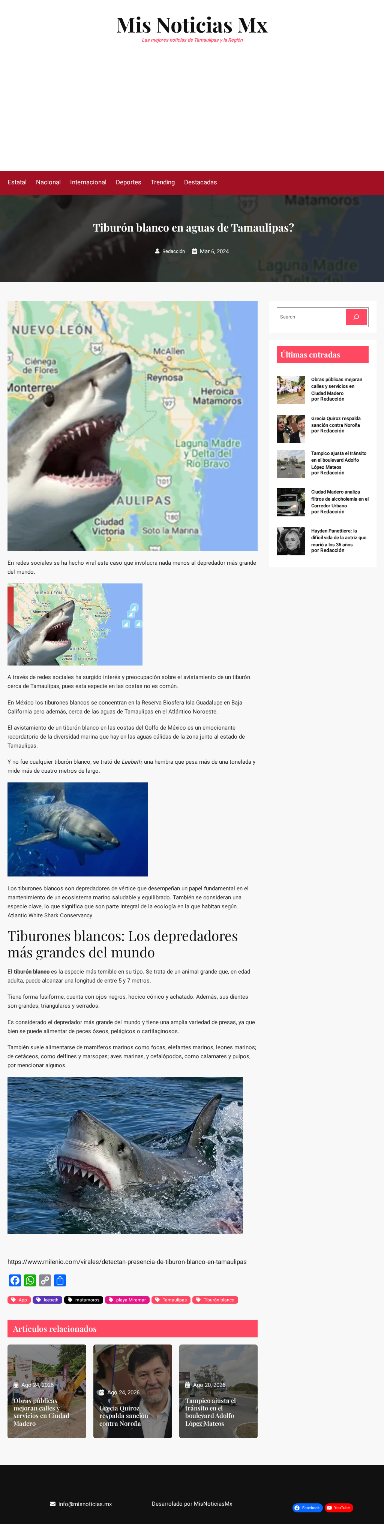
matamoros (87, 1300)
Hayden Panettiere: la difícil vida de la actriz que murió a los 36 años (338, 537)
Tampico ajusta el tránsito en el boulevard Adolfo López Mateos (210, 1412)
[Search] (356, 317)
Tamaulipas (175, 1300)
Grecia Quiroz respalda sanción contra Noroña (123, 1415)
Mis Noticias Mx (192, 24)
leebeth (51, 1300)
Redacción (173, 251)
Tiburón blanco (219, 1300)
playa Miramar (131, 1300)
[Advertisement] (192, 115)
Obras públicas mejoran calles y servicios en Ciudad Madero (41, 1412)
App (23, 1300)
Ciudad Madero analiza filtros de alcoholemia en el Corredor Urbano (340, 498)
